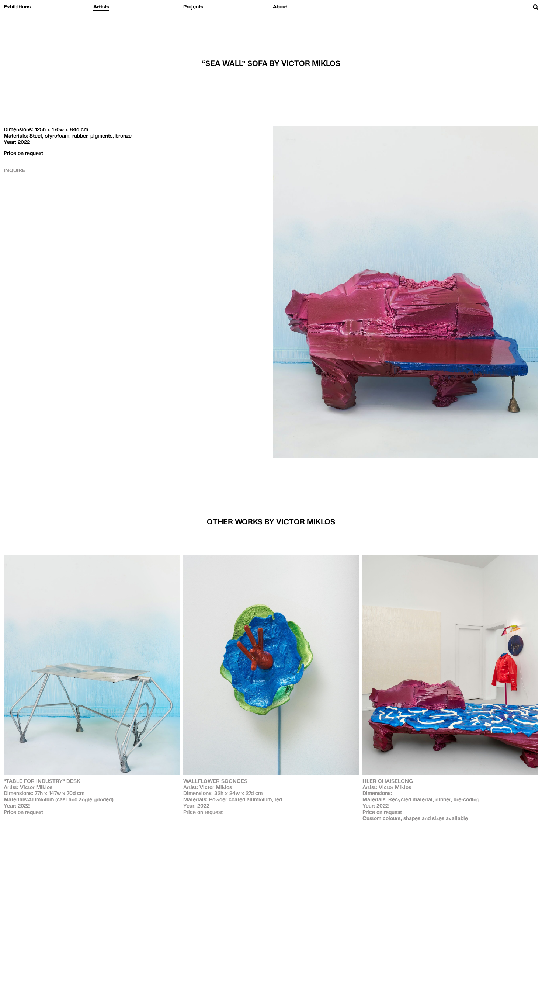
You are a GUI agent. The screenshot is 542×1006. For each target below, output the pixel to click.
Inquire (14, 170)
